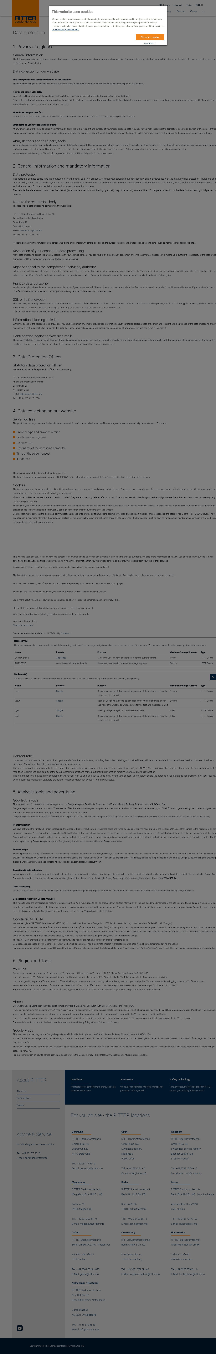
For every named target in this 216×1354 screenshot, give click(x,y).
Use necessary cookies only (65, 29)
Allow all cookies (150, 37)
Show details (148, 43)
